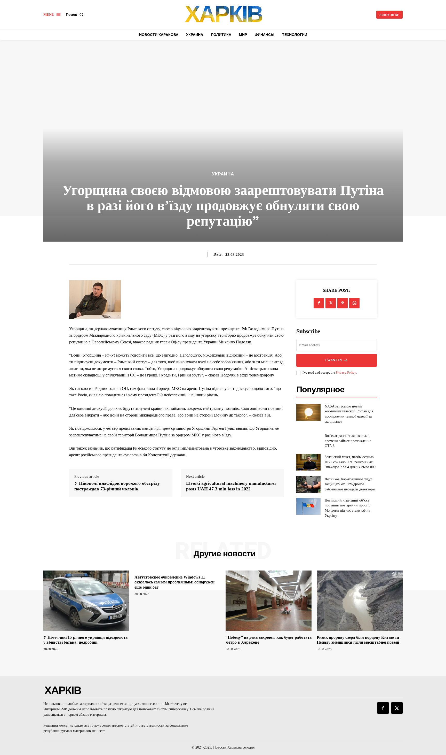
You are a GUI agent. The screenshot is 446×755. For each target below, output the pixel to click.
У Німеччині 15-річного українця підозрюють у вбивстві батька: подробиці (85, 639)
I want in (333, 360)
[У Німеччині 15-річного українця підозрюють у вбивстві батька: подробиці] (86, 601)
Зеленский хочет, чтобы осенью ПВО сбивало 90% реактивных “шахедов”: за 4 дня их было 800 (350, 462)
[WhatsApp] (354, 303)
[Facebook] (319, 303)
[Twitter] (330, 303)
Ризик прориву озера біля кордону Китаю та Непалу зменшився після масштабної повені (358, 639)
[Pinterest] (342, 303)
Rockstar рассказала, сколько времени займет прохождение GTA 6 (348, 441)
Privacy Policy (346, 372)
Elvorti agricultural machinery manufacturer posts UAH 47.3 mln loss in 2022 (231, 486)
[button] (76, 14)
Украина (223, 174)
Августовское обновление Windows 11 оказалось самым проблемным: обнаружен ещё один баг (174, 582)
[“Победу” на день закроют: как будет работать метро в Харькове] (269, 601)
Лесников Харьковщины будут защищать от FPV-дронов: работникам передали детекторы (350, 484)
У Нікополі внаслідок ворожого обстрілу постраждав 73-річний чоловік (117, 486)
